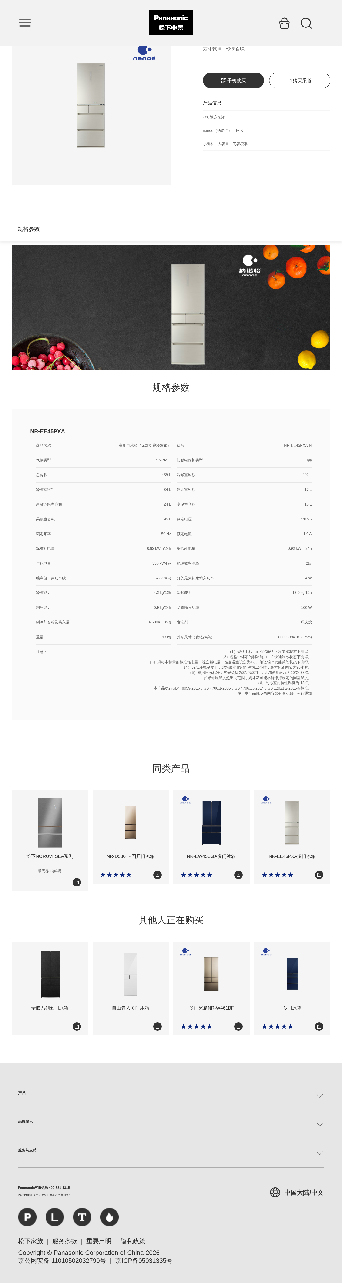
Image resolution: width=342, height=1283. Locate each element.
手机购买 (236, 80)
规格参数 (28, 229)
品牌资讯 (25, 1121)
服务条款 (64, 1241)
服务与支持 (27, 1150)
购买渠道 (302, 80)
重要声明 (98, 1241)
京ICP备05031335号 (144, 1260)
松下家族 (30, 1241)
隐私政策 (132, 1241)
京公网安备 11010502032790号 (62, 1260)
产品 (22, 1093)
